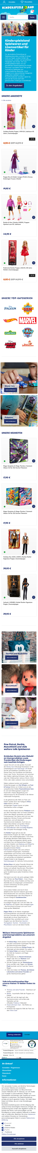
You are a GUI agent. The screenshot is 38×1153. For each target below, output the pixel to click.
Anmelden (6, 1068)
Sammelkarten (11, 828)
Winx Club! (13, 1010)
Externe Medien (10, 1128)
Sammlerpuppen (9, 861)
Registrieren (15, 1068)
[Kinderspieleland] (18, 9)
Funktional (8, 1132)
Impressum (31, 1114)
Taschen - (16, 923)
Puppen (15, 805)
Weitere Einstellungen (9, 1134)
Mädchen (9, 905)
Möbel (30, 844)
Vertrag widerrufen (14, 1035)
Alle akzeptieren (19, 1139)
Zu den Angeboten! (14, 85)
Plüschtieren (8, 925)
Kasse (4, 1076)
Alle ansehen (6, 100)
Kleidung (21, 844)
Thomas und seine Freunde (16, 990)
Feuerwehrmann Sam (14, 1005)
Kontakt (27, 1035)
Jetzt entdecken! (11, 390)
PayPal (7, 1130)
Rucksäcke (23, 923)
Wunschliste (34, 127)
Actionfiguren (24, 826)
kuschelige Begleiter (26, 828)
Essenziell (8, 1123)
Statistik (7, 1125)
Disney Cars (10, 767)
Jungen (31, 905)
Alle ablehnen (19, 1144)
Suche (32, 17)
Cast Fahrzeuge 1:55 (20, 769)
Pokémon (16, 1003)
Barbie (9, 994)
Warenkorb (6, 1073)
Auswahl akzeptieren (19, 1149)
